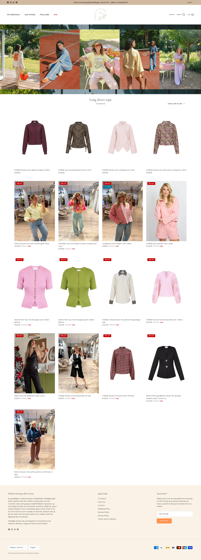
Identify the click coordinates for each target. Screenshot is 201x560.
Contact (101, 505)
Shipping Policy (104, 509)
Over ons (101, 502)
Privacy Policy (103, 516)
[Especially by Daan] (100, 14)
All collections (13, 14)
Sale (55, 14)
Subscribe (164, 521)
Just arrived (29, 14)
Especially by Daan (19, 553)
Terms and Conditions (107, 519)
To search (102, 498)
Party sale (44, 14)
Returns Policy (103, 512)
